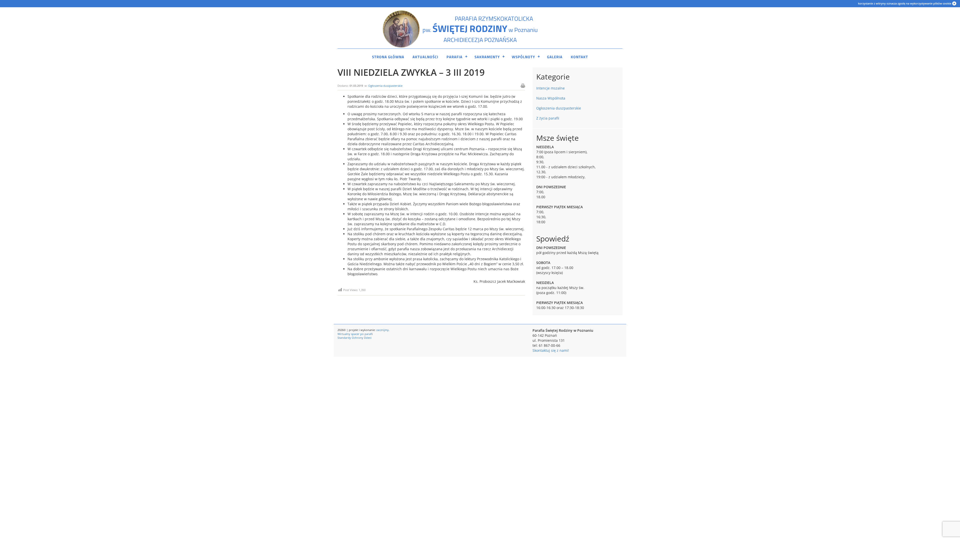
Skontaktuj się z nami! (550, 350)
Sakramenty (487, 57)
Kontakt (579, 57)
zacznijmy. (383, 330)
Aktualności (425, 57)
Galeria (554, 57)
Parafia (454, 57)
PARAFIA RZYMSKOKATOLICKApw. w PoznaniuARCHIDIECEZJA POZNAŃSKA (480, 29)
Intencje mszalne (550, 88)
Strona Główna (388, 57)
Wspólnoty (523, 57)
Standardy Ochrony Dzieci (355, 338)
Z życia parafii (547, 118)
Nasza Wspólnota (550, 98)
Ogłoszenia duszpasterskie (385, 86)
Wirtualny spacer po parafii (355, 334)
